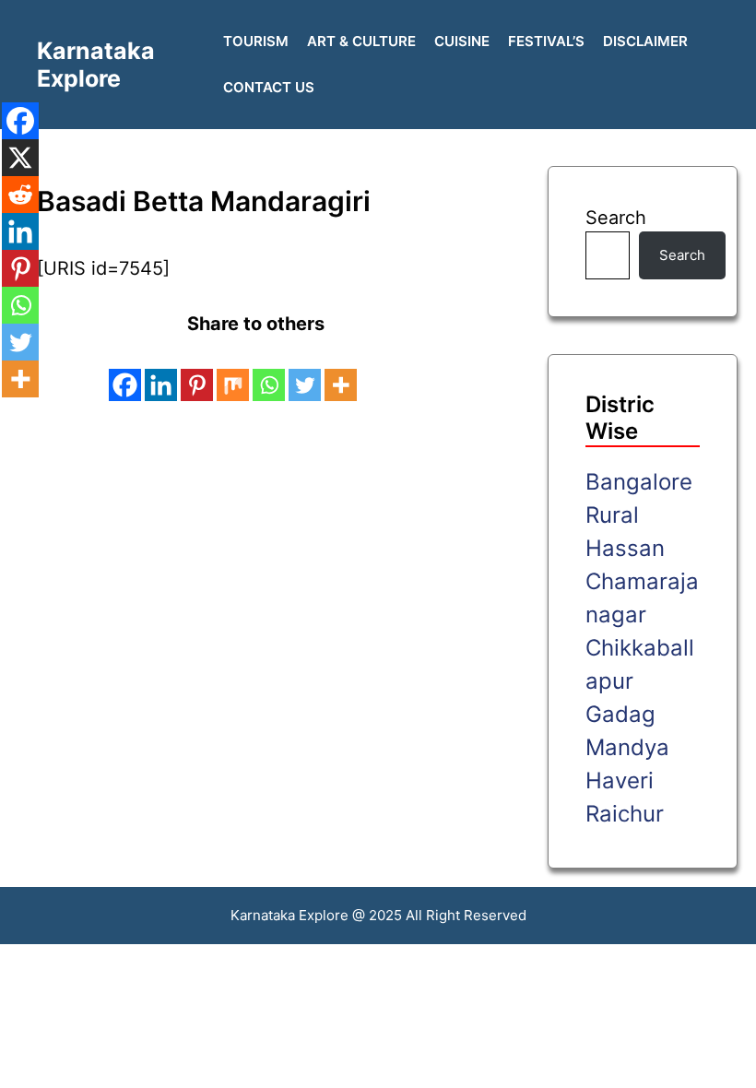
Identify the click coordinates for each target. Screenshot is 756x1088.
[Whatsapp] (269, 371)
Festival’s (546, 41)
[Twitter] (305, 371)
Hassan (625, 548)
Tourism (256, 41)
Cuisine (462, 41)
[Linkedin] (161, 371)
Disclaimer (645, 41)
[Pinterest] (197, 371)
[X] (20, 157)
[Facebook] (125, 371)
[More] (341, 371)
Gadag (620, 714)
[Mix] (233, 371)
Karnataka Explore (96, 64)
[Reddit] (20, 194)
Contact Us (268, 87)
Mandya (627, 747)
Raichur (624, 813)
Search (615, 218)
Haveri (619, 780)
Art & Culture (361, 41)
